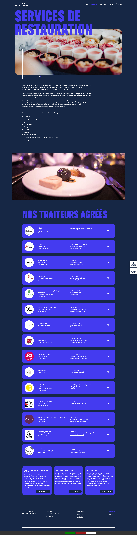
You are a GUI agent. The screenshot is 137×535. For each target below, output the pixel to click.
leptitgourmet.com (76, 248)
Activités (103, 4)
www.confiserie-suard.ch (78, 421)
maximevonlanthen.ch (77, 230)
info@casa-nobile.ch (76, 262)
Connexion (112, 531)
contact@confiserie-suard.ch (79, 419)
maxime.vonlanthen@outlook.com (81, 228)
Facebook (80, 514)
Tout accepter (70, 533)
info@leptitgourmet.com (77, 247)
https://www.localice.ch (77, 453)
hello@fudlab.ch (75, 387)
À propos (119, 4)
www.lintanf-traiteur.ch (77, 342)
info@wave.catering (76, 293)
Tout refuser (81, 533)
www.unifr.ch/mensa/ (77, 435)
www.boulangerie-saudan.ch (79, 358)
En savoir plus (75, 491)
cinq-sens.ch (74, 327)
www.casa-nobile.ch (76, 264)
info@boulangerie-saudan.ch (79, 356)
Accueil (86, 4)
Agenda (111, 4)
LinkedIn (80, 517)
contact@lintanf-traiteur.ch (78, 341)
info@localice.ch (75, 451)
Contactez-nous (43, 491)
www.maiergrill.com (76, 280)
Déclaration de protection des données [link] (104, 533)
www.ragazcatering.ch (77, 374)
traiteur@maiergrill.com (77, 278)
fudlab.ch (73, 389)
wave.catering (74, 294)
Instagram (80, 511)
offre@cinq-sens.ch (76, 325)
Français (112, 511)
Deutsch (111, 514)
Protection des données (65, 531)
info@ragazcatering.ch (77, 372)
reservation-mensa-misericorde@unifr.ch (83, 433)
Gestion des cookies (79, 531)
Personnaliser (91, 533)
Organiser (94, 4)
